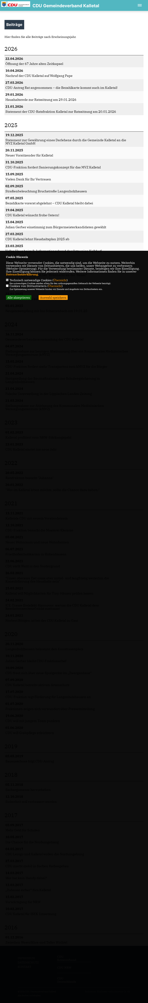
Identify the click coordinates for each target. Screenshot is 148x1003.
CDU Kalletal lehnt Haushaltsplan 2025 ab (37, 239)
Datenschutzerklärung (22, 274)
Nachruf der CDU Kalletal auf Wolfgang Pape (39, 76)
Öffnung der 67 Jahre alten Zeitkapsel (34, 64)
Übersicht (60, 280)
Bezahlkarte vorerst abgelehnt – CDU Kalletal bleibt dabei (49, 203)
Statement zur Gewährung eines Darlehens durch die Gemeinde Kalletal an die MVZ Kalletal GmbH (65, 141)
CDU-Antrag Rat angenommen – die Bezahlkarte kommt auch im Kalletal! (61, 88)
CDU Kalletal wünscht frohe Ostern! (32, 215)
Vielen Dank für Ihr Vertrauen (28, 179)
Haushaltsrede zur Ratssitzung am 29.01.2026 (40, 100)
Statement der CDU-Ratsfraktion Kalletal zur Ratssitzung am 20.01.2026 (60, 112)
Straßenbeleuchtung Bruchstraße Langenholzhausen (46, 191)
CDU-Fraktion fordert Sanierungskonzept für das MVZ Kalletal (53, 167)
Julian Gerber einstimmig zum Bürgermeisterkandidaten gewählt (55, 227)
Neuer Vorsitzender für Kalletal (29, 155)
